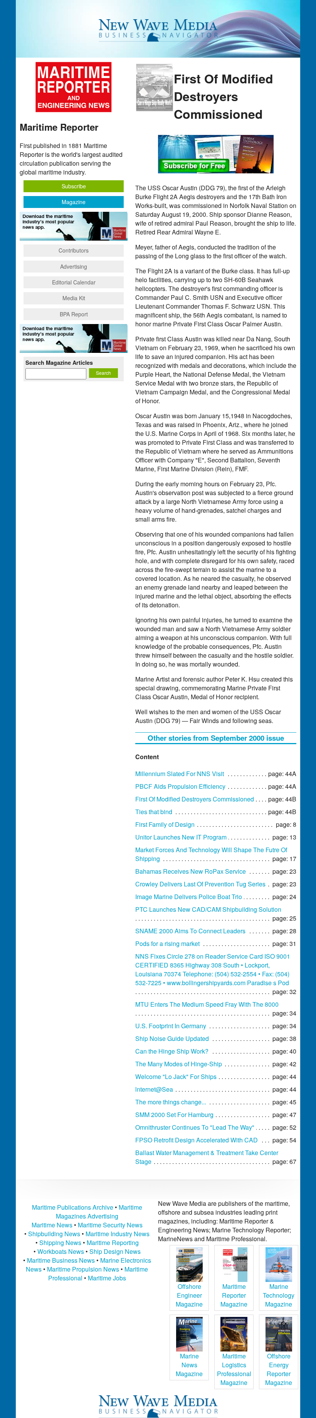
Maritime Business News (61, 1260)
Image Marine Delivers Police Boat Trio (188, 896)
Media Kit (73, 298)
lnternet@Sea (154, 1089)
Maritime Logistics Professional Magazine (234, 1369)
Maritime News (52, 1224)
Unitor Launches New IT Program (181, 837)
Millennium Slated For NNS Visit (179, 773)
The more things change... (170, 1101)
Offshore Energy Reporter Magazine (278, 1369)
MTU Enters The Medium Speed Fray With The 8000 (207, 1004)
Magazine (74, 202)
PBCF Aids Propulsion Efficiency (180, 786)
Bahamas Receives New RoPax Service (190, 871)
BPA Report (74, 314)
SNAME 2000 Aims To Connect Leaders (190, 930)
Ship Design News (115, 1251)
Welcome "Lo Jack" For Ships (176, 1076)
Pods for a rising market (167, 943)
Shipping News (60, 1242)
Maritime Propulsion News (83, 1269)
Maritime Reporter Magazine (233, 1295)
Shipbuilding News (54, 1233)
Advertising (73, 266)
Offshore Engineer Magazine (189, 1295)
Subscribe (74, 186)
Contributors (74, 250)
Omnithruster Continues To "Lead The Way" (194, 1127)
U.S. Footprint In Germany (170, 1025)
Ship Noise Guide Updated (172, 1038)
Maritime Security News (110, 1224)
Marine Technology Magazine (278, 1295)
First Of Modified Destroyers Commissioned (194, 799)
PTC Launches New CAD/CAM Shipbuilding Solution (208, 909)
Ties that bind (153, 811)
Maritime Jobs (107, 1277)
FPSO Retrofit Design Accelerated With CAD (196, 1139)
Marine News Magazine (189, 1365)
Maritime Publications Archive (72, 1207)
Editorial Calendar (74, 282)
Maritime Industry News (118, 1233)
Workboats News (60, 1251)
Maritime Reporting (113, 1242)
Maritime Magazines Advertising (99, 1211)
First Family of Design (165, 824)
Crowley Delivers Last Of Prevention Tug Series (200, 883)
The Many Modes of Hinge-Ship (178, 1063)
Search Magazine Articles (59, 362)
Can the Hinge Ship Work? (171, 1051)
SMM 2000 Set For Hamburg (174, 1114)
